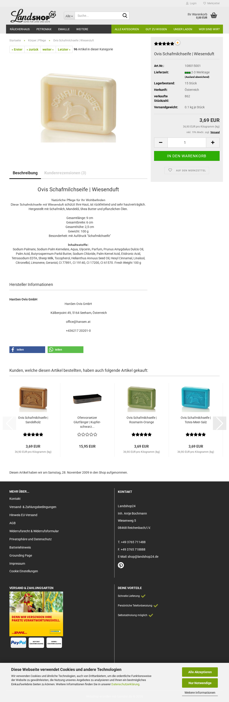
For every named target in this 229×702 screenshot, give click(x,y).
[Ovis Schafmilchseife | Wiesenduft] (78, 103)
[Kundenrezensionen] (164, 45)
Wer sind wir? (209, 29)
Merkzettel (213, 3)
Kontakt (15, 498)
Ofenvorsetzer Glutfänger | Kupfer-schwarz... (87, 422)
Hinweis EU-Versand (23, 515)
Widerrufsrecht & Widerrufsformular (34, 531)
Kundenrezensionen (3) (65, 172)
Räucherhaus (20, 29)
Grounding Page (20, 555)
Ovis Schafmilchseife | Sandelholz (33, 420)
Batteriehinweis (20, 547)
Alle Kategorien (127, 29)
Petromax (43, 29)
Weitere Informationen (199, 692)
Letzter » (64, 49)
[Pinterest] (121, 566)
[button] (161, 143)
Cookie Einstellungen (23, 571)
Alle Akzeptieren (200, 672)
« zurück (32, 49)
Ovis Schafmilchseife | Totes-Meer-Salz (196, 420)
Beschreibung (25, 172)
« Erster (17, 49)
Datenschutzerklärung (125, 684)
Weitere (82, 29)
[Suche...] (125, 16)
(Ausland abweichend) (197, 77)
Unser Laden (183, 29)
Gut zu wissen (156, 29)
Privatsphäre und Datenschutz (30, 539)
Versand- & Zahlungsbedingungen (32, 507)
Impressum (17, 563)
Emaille (64, 29)
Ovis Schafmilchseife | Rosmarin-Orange (142, 420)
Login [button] (193, 3)
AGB (12, 523)
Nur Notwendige (200, 683)
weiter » (48, 49)
